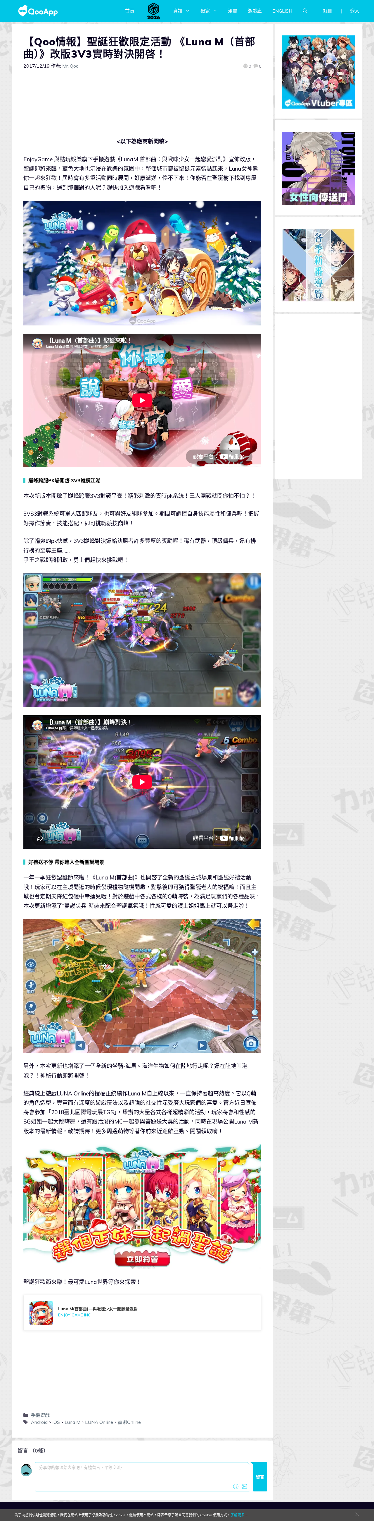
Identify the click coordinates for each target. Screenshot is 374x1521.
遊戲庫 (255, 11)
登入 (354, 11)
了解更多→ (239, 1515)
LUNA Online (99, 1422)
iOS (56, 1422)
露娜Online (129, 1422)
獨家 (205, 11)
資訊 (177, 11)
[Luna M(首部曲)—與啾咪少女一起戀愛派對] (142, 1312)
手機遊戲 (40, 1415)
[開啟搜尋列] (305, 11)
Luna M (72, 1422)
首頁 (129, 11)
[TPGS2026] (154, 11)
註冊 (328, 11)
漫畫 (232, 11)
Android (39, 1422)
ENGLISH (282, 11)
